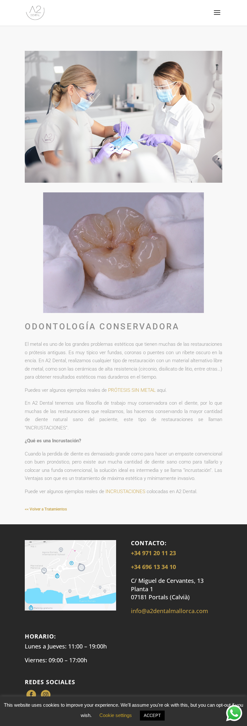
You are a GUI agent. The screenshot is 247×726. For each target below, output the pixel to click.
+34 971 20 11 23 (153, 553)
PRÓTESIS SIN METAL (132, 390)
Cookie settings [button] (115, 715)
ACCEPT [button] (152, 715)
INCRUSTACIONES (125, 491)
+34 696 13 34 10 (153, 567)
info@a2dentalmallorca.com (169, 611)
